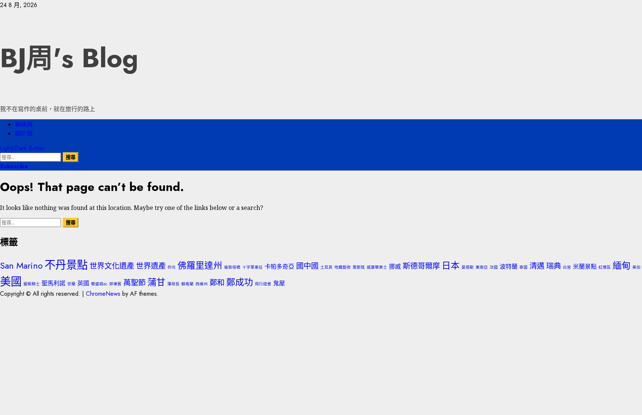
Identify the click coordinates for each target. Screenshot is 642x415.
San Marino (21, 265)
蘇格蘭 (187, 284)
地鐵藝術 (342, 267)
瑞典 (553, 266)
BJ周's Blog (69, 58)
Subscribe (14, 166)
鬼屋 (279, 283)
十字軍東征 (252, 267)
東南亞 (482, 267)
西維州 (201, 284)
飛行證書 (263, 284)
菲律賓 (115, 284)
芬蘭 (71, 284)
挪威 (395, 266)
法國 (494, 267)
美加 (636, 267)
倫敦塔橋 (232, 267)
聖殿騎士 (31, 284)
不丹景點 (66, 265)
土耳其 (326, 267)
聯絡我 (24, 124)
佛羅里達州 (200, 265)
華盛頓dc (99, 284)
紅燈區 (605, 267)
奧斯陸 (359, 267)
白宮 (567, 267)
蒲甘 (156, 282)
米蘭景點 (585, 266)
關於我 (24, 133)
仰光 (172, 267)
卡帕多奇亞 (279, 266)
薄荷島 (173, 284)
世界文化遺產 (112, 266)
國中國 (307, 266)
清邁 (536, 266)
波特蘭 (509, 266)
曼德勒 (467, 267)
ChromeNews (103, 293)
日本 (451, 265)
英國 (83, 283)
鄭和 (217, 282)
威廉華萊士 (377, 267)
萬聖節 (134, 282)
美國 (11, 281)
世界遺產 (151, 266)
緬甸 (621, 265)
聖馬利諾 (53, 283)
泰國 (523, 267)
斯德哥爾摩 (421, 266)
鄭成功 (239, 282)
